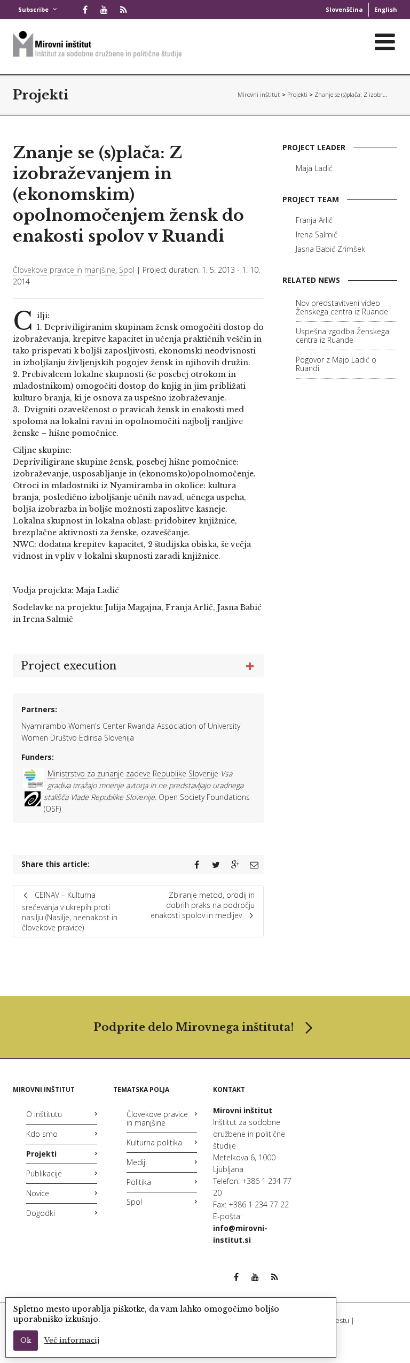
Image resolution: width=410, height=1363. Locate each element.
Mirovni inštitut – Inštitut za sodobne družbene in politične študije (259, 94)
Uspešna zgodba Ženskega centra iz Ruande (342, 335)
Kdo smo (42, 1134)
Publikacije (44, 1173)
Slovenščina (344, 9)
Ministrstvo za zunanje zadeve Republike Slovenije (133, 773)
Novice (37, 1193)
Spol (127, 270)
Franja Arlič (314, 220)
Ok (25, 1340)
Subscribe (33, 9)
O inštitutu (44, 1114)
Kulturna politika (154, 1142)
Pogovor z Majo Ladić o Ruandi (336, 364)
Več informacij (71, 1340)
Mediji (137, 1162)
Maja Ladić (314, 168)
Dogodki (40, 1213)
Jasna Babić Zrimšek (330, 249)
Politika (139, 1182)
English (385, 9)
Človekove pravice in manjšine (64, 270)
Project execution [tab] (68, 665)
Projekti (40, 95)
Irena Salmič (316, 234)
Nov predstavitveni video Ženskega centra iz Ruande (342, 307)
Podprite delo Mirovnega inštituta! (193, 1027)
